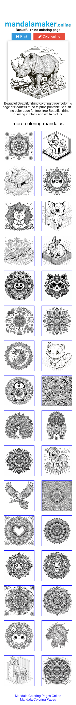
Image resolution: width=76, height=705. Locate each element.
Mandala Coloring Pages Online (38, 696)
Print (23, 36)
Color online (51, 36)
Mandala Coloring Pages (38, 699)
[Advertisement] (38, 10)
